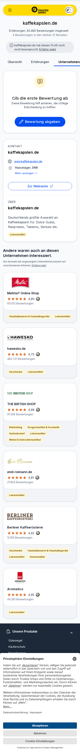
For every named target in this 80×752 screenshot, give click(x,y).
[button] (10, 10)
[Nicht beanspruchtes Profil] (11, 45)
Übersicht (15, 62)
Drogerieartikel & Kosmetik (43, 427)
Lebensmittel (17, 234)
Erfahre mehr (47, 49)
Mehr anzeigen (24, 173)
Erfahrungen (40, 62)
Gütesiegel (15, 640)
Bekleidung (15, 427)
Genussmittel (37, 556)
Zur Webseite (37, 186)
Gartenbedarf (17, 433)
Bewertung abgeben (42, 122)
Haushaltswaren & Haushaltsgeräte (29, 316)
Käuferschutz (17, 646)
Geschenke (15, 371)
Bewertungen (17, 653)
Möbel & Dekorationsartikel (25, 439)
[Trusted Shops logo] (40, 10)
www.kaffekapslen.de (28, 161)
